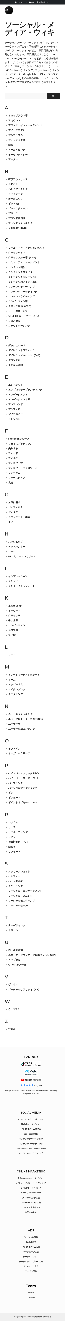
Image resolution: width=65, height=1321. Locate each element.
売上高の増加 (15, 950)
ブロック (13, 213)
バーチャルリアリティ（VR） (24, 989)
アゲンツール (22, 2)
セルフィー (14, 876)
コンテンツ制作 (16, 267)
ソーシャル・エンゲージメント (25, 890)
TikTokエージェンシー (31, 1124)
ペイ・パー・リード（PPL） (23, 778)
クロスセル (14, 320)
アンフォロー (15, 409)
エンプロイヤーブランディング (25, 389)
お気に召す (14, 502)
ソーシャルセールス (19, 905)
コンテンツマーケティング (22, 291)
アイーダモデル (16, 130)
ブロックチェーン (18, 208)
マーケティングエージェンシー (31, 1119)
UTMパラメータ (17, 964)
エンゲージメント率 (19, 399)
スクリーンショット (19, 871)
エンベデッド (15, 384)
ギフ (10, 521)
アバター (13, 159)
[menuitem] (21, 2)
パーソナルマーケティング (31, 1153)
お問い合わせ (44, 2)
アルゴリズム (15, 134)
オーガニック (15, 198)
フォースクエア (16, 477)
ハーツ (12, 551)
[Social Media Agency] (18, 10)
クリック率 (14, 615)
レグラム (13, 822)
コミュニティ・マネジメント (24, 262)
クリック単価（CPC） (20, 306)
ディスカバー (15, 413)
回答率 (12, 846)
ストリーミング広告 (31, 1197)
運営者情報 (38, 1317)
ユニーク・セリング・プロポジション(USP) (32, 954)
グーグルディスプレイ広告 (31, 1261)
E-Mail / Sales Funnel (31, 1192)
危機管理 (13, 630)
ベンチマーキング (18, 188)
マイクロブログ (16, 689)
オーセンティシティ (19, 154)
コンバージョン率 (18, 301)
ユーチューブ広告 (31, 1251)
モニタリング (15, 694)
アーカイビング (16, 149)
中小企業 (13, 620)
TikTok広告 (31, 1242)
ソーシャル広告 (31, 1237)
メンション (14, 418)
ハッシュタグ (15, 541)
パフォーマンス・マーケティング (31, 1183)
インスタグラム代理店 (31, 1129)
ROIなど (34, 58)
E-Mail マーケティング (31, 1188)
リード (12, 654)
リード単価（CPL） (19, 310)
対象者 (12, 1029)
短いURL (13, 634)
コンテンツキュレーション (22, 276)
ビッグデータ (15, 193)
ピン (10, 792)
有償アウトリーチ (18, 179)
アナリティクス (16, 139)
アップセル (14, 959)
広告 (33, 2)
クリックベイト (16, 252)
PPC (25, 58)
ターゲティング (16, 925)
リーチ (12, 827)
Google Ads (29, 74)
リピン (12, 836)
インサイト (14, 580)
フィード (13, 453)
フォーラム (14, 472)
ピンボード (14, 797)
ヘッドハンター (16, 546)
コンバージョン (16, 625)
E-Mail (31, 1292)
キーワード (14, 610)
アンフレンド (15, 404)
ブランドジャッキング (20, 222)
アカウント (14, 120)
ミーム (12, 679)
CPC (7, 58)
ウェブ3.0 (13, 1009)
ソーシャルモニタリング (21, 900)
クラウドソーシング (19, 325)
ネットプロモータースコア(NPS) (26, 718)
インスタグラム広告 (31, 1247)
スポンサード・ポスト (20, 516)
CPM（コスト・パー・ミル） (24, 315)
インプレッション (18, 576)
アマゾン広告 (31, 1271)
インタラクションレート (21, 585)
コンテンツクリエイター (21, 272)
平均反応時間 (15, 364)
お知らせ (13, 184)
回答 (10, 144)
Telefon (31, 1297)
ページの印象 (15, 881)
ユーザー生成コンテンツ (21, 728)
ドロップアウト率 (18, 115)
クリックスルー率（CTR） (22, 257)
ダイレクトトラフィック (21, 350)
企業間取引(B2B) (17, 227)
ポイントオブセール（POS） (24, 802)
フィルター (14, 458)
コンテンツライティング (21, 286)
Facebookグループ (18, 438)
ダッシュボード (16, 345)
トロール (13, 930)
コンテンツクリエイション (31, 1138)
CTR (53, 54)
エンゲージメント (18, 394)
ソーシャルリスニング (20, 895)
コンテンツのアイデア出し (22, 281)
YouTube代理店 (31, 1134)
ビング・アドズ (31, 1266)
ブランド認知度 (16, 218)
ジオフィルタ (15, 507)
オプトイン (14, 748)
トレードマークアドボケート (24, 674)
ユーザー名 (14, 723)
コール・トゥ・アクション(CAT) (26, 247)
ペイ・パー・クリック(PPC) (23, 773)
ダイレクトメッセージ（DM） (24, 355)
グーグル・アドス (31, 1256)
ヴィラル (13, 984)
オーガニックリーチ (19, 753)
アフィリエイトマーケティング (25, 125)
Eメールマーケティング (20, 70)
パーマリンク (15, 782)
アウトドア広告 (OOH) (31, 1207)
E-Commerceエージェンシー (31, 1178)
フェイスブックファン (20, 443)
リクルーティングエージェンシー (31, 1148)
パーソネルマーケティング (22, 787)
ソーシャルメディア (16, 42)
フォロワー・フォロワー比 (22, 467)
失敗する (13, 448)
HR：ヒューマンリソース (22, 556)
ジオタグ (13, 512)
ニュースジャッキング (20, 713)
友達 (10, 482)
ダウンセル (14, 359)
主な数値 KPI (15, 605)
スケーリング (15, 885)
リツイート (14, 851)
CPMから (17, 58)
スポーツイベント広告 (31, 1202)
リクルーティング (18, 832)
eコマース (15, 74)
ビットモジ (14, 203)
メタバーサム (15, 684)
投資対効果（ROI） (18, 841)
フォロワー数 (15, 462)
